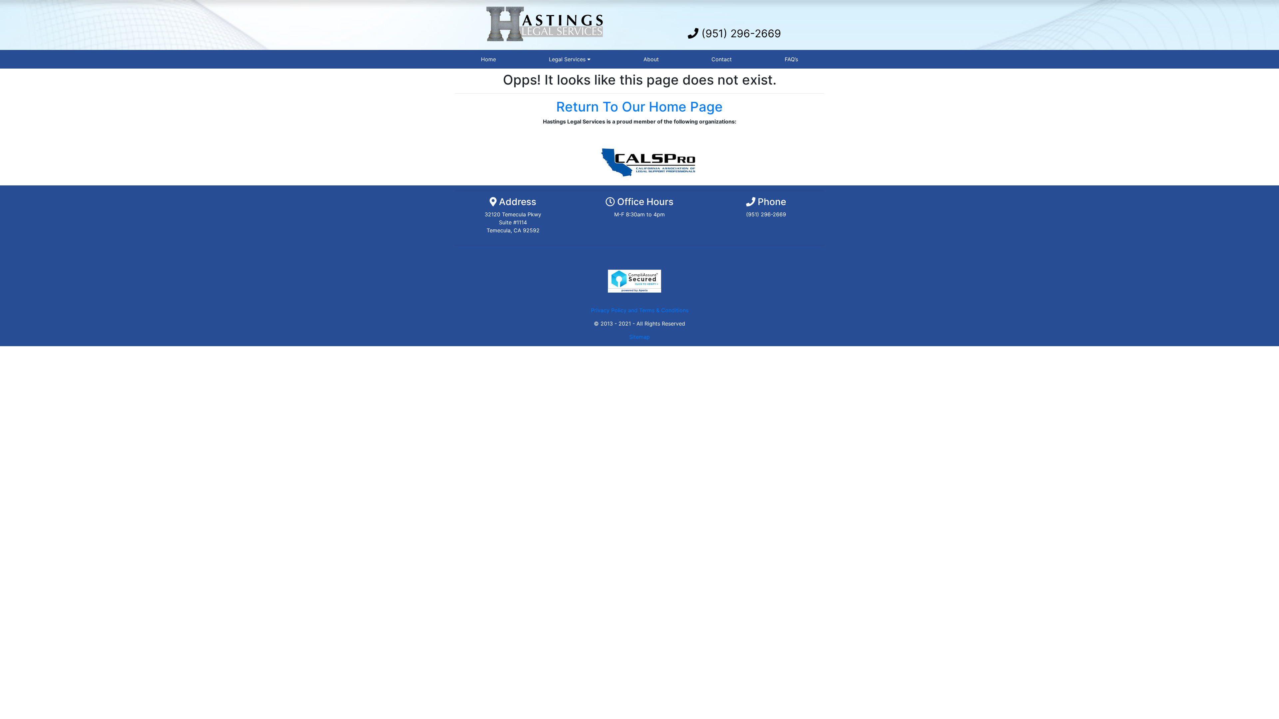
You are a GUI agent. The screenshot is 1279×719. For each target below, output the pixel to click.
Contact (721, 59)
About (651, 59)
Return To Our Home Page (639, 107)
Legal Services (568, 59)
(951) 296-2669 (739, 33)
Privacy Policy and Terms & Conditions (639, 310)
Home (488, 59)
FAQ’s (791, 59)
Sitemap (639, 337)
